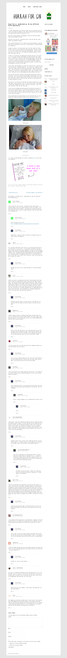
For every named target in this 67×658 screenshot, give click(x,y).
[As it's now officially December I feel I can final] (55, 48)
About (29, 6)
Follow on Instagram (52, 53)
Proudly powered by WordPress (13, 653)
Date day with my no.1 (13, 192)
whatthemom (15, 366)
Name (9, 628)
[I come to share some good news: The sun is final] (55, 42)
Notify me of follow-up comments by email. (18, 643)
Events (53, 84)
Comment (9, 616)
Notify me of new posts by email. (16, 645)
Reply (9, 213)
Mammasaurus (15, 310)
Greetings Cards (37, 6)
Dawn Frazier (15, 479)
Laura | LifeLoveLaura (18, 567)
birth (31, 184)
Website (9, 636)
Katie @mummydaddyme (17, 417)
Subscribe (51, 64)
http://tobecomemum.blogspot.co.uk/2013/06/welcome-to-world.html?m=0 (25, 223)
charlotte (15, 340)
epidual (12, 185)
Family (20, 184)
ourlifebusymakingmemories (24, 449)
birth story (35, 184)
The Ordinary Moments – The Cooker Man (34, 192)
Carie (14, 275)
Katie (25, 185)
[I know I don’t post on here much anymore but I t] (48, 42)
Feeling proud (53, 89)
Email (9, 632)
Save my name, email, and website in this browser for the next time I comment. (24, 641)
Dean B (14, 242)
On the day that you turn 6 (53, 95)
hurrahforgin (18, 230)
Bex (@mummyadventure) (18, 514)
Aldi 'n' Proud (53, 92)
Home (24, 6)
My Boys (23, 184)
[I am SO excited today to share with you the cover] (48, 48)
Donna (14, 595)
